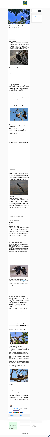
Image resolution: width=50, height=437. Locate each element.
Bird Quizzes (23, 6)
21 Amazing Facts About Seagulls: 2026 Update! (36, 20)
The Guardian (23, 407)
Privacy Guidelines (34, 426)
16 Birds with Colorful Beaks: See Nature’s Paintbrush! (36, 18)
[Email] (18, 410)
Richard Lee (13, 277)
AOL (14, 408)
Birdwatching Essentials (18, 6)
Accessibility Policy (34, 427)
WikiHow (26, 407)
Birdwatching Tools (32, 6)
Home (14, 6)
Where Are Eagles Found (21, 415)
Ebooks (35, 6)
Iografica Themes (27, 434)
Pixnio (15, 344)
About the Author (33, 425)
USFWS (13, 344)
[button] (49, 436)
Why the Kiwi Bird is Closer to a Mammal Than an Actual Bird (36, 16)
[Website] (17, 410)
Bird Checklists (27, 6)
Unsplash (16, 277)
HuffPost (17, 408)
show (14, 39)
